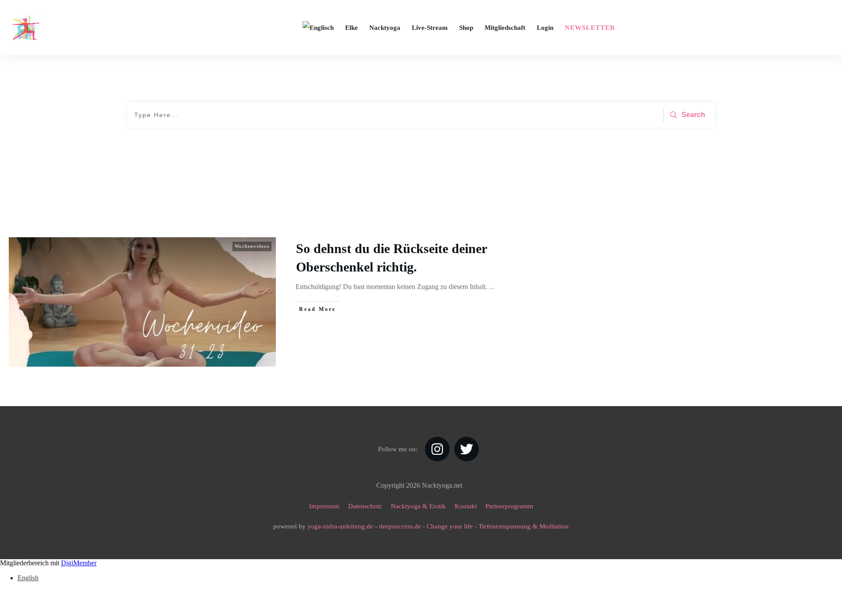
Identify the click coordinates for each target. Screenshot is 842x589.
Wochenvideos (252, 246)
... (491, 286)
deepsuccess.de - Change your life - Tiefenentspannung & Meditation (474, 526)
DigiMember (78, 563)
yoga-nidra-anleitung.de (340, 526)
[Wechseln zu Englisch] (318, 27)
